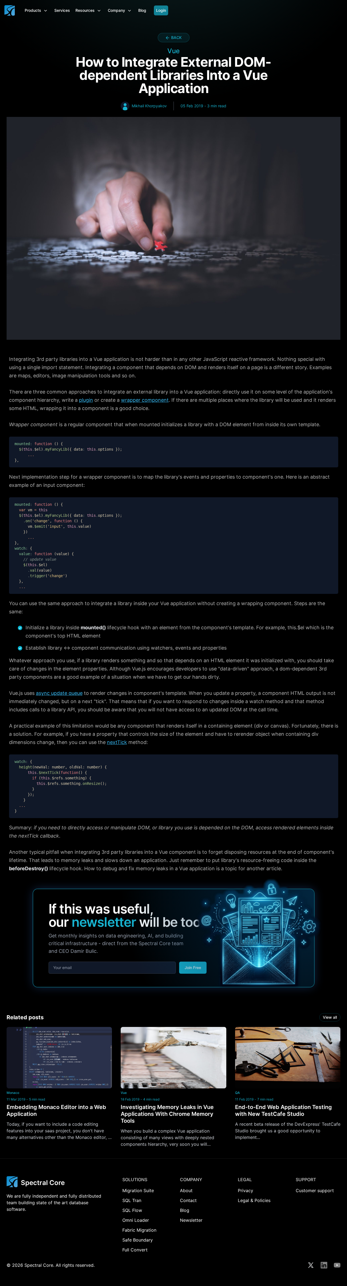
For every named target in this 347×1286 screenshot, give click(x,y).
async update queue (59, 693)
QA (237, 1093)
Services (62, 10)
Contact (188, 1200)
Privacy (245, 1190)
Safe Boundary (137, 1240)
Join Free (193, 967)
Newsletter (191, 1220)
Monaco (13, 1093)
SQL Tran (131, 1200)
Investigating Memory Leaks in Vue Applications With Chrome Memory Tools (167, 1114)
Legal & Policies (254, 1200)
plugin (86, 400)
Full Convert (135, 1250)
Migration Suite (138, 1190)
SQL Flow (132, 1210)
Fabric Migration (139, 1230)
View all (330, 1017)
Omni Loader (135, 1220)
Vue (124, 1093)
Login (161, 10)
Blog (142, 10)
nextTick (117, 742)
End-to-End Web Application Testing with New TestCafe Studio (283, 1110)
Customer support (315, 1190)
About (186, 1190)
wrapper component (145, 400)
